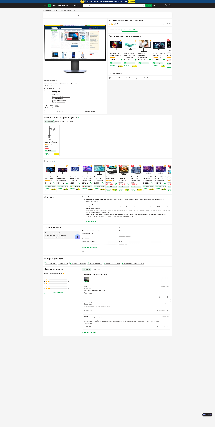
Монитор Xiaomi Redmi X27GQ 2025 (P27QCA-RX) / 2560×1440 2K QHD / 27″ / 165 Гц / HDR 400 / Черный (50, 177)
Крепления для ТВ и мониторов (64, 121)
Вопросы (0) (96, 269)
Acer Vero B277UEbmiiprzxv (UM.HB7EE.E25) (98, 177)
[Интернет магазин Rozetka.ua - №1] (58, 5)
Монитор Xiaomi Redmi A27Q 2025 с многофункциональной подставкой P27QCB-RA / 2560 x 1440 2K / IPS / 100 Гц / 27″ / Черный (87, 177)
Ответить (89, 297)
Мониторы (63, 10)
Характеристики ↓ (90, 111)
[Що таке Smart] (120, 66)
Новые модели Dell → (130, 30)
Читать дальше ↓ (88, 293)
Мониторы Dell (71, 10)
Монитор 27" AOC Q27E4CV (142, 54)
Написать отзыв (57, 292)
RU (154, 5)
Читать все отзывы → (89, 332)
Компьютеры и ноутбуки (52, 10)
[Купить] (121, 60)
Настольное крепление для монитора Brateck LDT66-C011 (51, 141)
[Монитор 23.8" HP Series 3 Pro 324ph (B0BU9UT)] (130, 45)
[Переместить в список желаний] (121, 40)
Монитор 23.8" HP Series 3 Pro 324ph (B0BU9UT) (129, 54)
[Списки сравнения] (165, 5)
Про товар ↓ (59, 111)
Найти (149, 5)
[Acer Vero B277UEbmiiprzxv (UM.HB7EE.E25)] (99, 170)
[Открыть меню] (44, 5)
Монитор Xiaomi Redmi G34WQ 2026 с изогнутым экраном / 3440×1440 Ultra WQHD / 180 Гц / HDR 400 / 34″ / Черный (62, 177)
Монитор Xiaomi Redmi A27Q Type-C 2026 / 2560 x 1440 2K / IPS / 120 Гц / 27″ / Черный (75, 177)
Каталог (77, 5)
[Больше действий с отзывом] (167, 297)
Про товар (47, 15)
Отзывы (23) (86, 269)
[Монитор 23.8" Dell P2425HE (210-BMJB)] (148, 170)
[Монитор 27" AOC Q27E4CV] (144, 45)
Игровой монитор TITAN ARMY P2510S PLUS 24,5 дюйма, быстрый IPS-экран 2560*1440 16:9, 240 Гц (123, 177)
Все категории (49, 121)
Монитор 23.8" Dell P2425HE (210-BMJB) (148, 177)
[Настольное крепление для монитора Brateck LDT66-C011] (52, 133)
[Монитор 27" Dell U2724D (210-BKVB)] (116, 45)
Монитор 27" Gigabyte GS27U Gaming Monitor (159, 54)
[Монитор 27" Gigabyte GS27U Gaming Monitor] (159, 45)
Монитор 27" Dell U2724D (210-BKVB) (115, 54)
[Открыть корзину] (170, 5)
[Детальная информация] (54, 161)
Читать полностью (89, 221)
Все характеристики (89, 247)
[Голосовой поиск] (143, 5)
